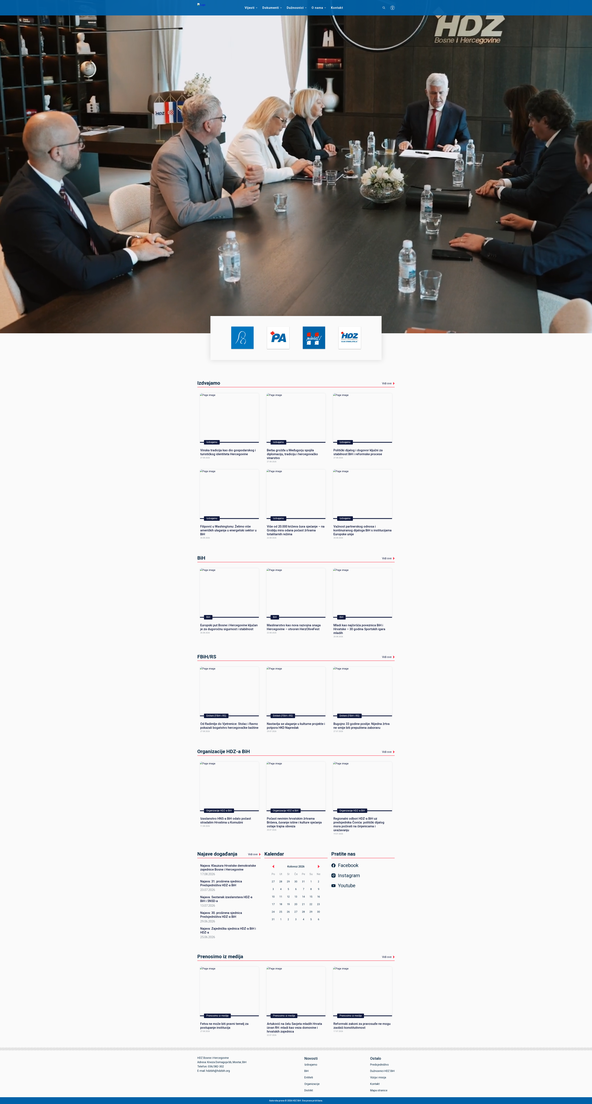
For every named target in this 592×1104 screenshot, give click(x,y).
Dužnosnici (295, 8)
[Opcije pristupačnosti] (392, 8)
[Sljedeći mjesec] (318, 866)
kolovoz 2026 (295, 866)
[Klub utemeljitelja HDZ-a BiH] (350, 338)
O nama (317, 8)
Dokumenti (270, 8)
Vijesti (250, 8)
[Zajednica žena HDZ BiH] (242, 338)
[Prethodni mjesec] (273, 866)
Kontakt (337, 8)
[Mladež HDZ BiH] (314, 338)
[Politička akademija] (278, 338)
